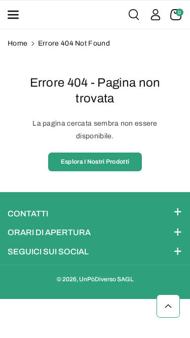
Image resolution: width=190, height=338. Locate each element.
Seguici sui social (48, 251)
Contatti (28, 213)
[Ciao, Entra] (155, 14)
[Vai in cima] (168, 306)
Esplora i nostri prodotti (95, 161)
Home (17, 43)
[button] (16, 15)
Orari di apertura (49, 232)
